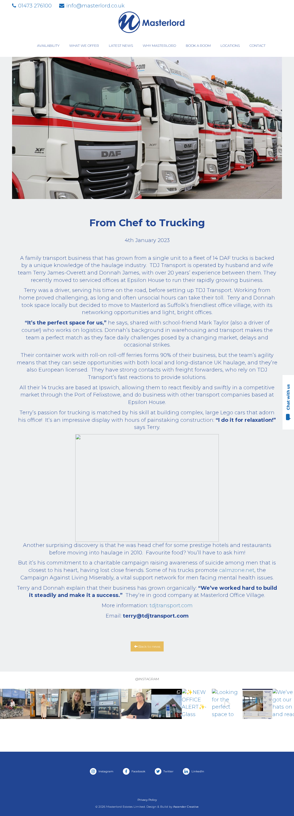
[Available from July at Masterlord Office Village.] (257, 704)
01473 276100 (35, 6)
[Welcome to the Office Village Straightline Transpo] (106, 704)
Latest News (121, 45)
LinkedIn (197, 771)
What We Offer (84, 45)
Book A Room (198, 45)
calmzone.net (236, 570)
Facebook (138, 771)
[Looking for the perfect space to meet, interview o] (227, 704)
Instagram (105, 771)
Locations (230, 45)
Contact (257, 45)
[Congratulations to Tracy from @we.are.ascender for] (45, 704)
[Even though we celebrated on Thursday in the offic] (136, 704)
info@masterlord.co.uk (95, 6)
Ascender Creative (186, 807)
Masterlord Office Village (151, 22)
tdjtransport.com (171, 605)
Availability (48, 45)
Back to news (149, 646)
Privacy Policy (147, 800)
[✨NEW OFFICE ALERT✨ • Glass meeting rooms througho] (197, 704)
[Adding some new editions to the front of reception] (15, 704)
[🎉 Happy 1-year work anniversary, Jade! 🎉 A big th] (76, 704)
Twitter (168, 771)
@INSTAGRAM (147, 679)
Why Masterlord (159, 45)
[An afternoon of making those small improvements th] (166, 704)
